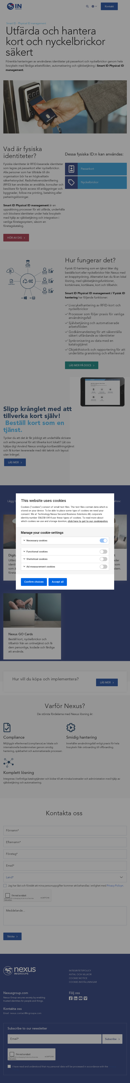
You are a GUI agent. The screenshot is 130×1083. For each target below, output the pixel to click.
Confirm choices (34, 581)
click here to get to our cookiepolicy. (88, 521)
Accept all (58, 581)
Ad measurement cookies (40, 566)
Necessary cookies (36, 540)
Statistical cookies (36, 559)
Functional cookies (37, 551)
